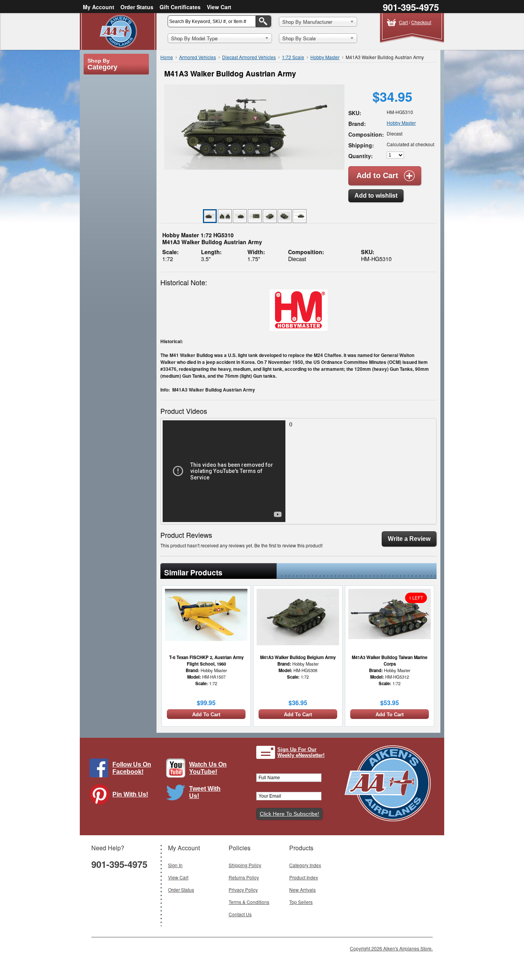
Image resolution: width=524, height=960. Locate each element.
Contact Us (240, 914)
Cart (403, 22)
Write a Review (409, 538)
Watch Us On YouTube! (208, 768)
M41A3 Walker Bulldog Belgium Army (298, 657)
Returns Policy (244, 877)
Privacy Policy (243, 889)
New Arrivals (302, 889)
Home (166, 57)
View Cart (219, 7)
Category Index (305, 865)
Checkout (421, 22)
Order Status (136, 7)
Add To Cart (206, 714)
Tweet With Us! (205, 792)
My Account (98, 7)
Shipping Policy (245, 865)
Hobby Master (324, 57)
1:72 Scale (293, 57)
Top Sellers (301, 902)
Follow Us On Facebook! (131, 768)
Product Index (303, 877)
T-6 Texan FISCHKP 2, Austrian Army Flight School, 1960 (206, 660)
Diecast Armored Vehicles (249, 57)
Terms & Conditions (249, 902)
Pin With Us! (130, 794)
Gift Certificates (180, 7)
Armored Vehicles (197, 57)
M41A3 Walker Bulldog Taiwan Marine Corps (389, 660)
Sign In (175, 865)
